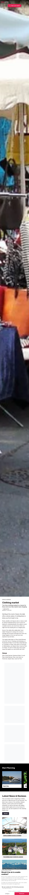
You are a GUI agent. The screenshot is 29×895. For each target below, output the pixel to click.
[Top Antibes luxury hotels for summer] (14, 848)
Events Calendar (6, 599)
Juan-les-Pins (6, 608)
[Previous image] (2, 298)
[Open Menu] (27, 2)
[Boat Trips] (12, 779)
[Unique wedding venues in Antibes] (14, 827)
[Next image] (26, 298)
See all (4, 814)
